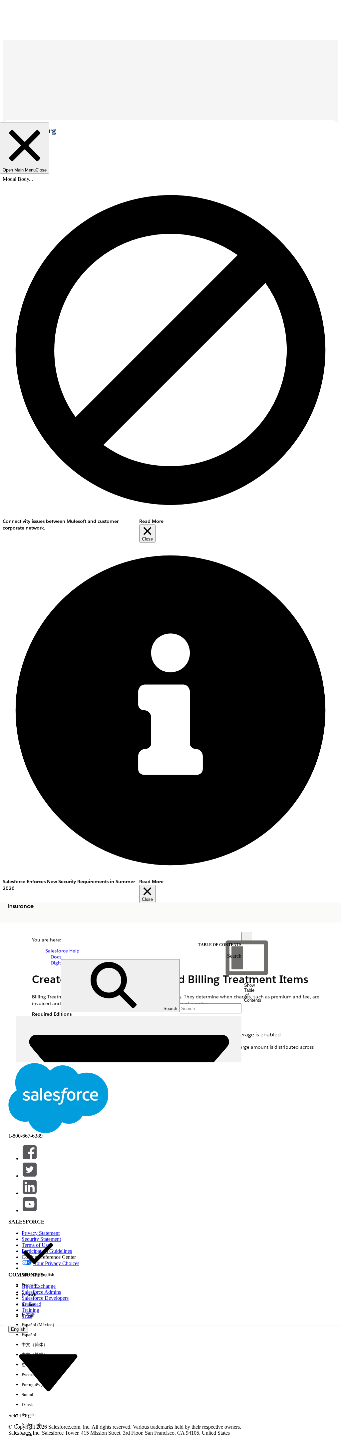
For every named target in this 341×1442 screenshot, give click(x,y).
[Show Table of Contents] (246, 937)
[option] (38, 1258)
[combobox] (48, 1372)
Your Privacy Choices (56, 1263)
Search (234, 956)
